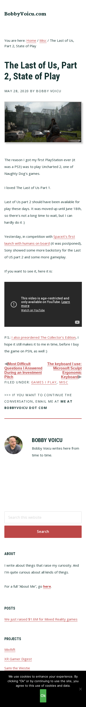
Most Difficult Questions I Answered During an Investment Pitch (23, 370)
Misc (63, 382)
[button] (78, 13)
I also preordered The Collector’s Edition (43, 337)
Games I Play (44, 382)
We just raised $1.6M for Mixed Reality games (41, 619)
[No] (80, 689)
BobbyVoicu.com (25, 14)
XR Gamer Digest (18, 659)
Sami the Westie (17, 668)
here (47, 586)
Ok (43, 695)
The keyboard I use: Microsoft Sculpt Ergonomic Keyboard (64, 370)
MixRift (9, 649)
